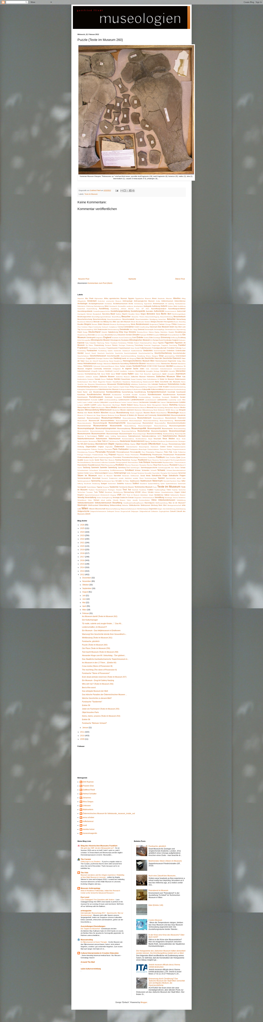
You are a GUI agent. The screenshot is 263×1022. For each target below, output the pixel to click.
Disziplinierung (180, 332)
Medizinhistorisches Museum (136, 407)
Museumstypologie (139, 434)
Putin (167, 457)
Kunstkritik (126, 394)
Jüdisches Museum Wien (168, 376)
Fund (184, 348)
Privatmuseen (157, 454)
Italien (131, 373)
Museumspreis (167, 428)
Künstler (135, 394)
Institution (131, 371)
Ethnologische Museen (100, 340)
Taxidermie (114, 487)
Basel (112, 314)
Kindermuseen (180, 379)
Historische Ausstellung (120, 363)
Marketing (173, 405)
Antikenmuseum (167, 301)
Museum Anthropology (90, 888)
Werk (160, 505)
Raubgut (134, 460)
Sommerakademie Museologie (88, 478)
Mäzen (107, 407)
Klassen (109, 382)
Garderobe (117, 350)
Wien (85, 508)
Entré (134, 337)
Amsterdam (92, 301)
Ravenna (155, 460)
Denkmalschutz (170, 329)
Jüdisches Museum (123, 376)
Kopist (122, 387)
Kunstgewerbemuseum (156, 392)
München (105, 413)
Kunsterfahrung (127, 392)
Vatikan (167, 495)
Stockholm (87, 483)
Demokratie (124, 329)
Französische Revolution (97, 348)
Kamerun (91, 379)
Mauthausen (100, 407)
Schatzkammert (82, 470)
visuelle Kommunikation (141, 500)
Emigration (99, 337)
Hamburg (117, 358)
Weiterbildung (104, 505)
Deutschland (94, 332)
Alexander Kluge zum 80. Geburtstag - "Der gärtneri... (104, 655)
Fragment (164, 345)
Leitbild (89, 402)
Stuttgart (104, 483)
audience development (135, 306)
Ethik (79, 340)
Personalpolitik (135, 452)
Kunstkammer (116, 394)
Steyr (179, 481)
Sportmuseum (106, 481)
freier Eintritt (135, 348)
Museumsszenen (98, 434)
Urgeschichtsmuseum (92, 495)
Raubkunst (142, 460)
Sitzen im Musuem (105, 475)
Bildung (106, 322)
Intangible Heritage (153, 371)
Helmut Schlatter (89, 794)
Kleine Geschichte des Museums (167, 382)
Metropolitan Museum (172, 407)
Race (102, 460)
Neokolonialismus (128, 439)
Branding (182, 322)
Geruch (87, 353)
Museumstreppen (125, 434)
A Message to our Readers (91, 861)
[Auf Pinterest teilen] (133, 190)
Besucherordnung (99, 319)
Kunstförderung (140, 392)
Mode (155, 410)
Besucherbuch (180, 317)
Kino (90, 382)
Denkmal (141, 329)
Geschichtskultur (179, 353)
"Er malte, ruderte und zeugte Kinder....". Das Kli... (102, 623)
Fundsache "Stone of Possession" (96, 673)
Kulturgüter (81, 389)
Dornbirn (129, 335)
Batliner (118, 314)
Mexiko (183, 407)
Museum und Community (147, 415)
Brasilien (80, 324)
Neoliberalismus (141, 439)
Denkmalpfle (149, 329)
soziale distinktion (125, 478)
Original (100, 447)
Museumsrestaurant (97, 431)
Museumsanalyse (93, 418)
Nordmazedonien (172, 441)
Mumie (90, 413)
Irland (103, 374)
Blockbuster (140, 322)
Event (161, 340)
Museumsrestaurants (112, 431)
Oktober (85, 585)
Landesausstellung (110, 400)
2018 (82, 553)
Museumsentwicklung (150, 420)
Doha (115, 335)
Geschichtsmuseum (98, 356)
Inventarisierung (90, 374)
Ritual (155, 465)
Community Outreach (100, 327)
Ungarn (177, 492)
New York (101, 441)
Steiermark (157, 481)
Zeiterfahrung (170, 509)
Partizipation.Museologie (138, 449)
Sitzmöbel (117, 475)
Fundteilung (102, 350)
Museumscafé (94, 420)
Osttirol (162, 447)
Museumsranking (180, 428)
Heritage (100, 363)
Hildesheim (107, 363)
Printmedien (135, 454)
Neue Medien (169, 439)
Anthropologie (128, 301)
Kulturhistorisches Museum (108, 389)
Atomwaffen (122, 306)
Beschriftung (116, 317)
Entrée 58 (86, 719)
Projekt (95, 457)
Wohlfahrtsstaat (142, 509)
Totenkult (135, 490)
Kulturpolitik (146, 389)
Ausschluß (81, 308)
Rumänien (165, 465)
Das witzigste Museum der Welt (95, 691)
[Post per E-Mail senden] (117, 190)
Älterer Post (180, 279)
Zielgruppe (135, 511)
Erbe (151, 337)
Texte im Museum (91, 194)
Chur (79, 327)
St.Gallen (118, 481)
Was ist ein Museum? (177, 503)
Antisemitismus (180, 301)
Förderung (130, 345)
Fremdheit (170, 348)
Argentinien (148, 303)
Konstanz (94, 387)
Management (156, 405)
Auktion (170, 306)
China (174, 324)
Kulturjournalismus (125, 389)
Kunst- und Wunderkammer (94, 392)
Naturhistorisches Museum (174, 436)
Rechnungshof (165, 460)
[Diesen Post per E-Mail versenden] (121, 190)
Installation (123, 371)
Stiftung (80, 483)
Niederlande (125, 441)
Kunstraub (108, 397)
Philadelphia (150, 452)
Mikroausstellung (92, 410)
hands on (125, 358)
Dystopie (143, 335)
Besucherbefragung (152, 317)
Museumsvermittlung (154, 434)
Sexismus (140, 473)
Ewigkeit (175, 340)
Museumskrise (100, 425)
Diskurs (151, 332)
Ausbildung (182, 306)
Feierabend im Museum (158, 890)
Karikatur (110, 379)
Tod (129, 490)
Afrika (106, 298)
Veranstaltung (90, 497)
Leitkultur (96, 402)
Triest (169, 490)
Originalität (109, 447)
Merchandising (159, 407)
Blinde (133, 322)
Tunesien (89, 492)
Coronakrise (129, 327)
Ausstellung (104, 309)
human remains (126, 366)
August (85, 592)
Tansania (106, 487)
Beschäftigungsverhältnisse (101, 317)
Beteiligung (154, 319)
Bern (170, 314)
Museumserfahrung (166, 420)
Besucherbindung (166, 317)
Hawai (111, 361)
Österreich (119, 446)
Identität (169, 366)
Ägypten (131, 298)
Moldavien (161, 410)
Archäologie (82, 303)
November (86, 581)
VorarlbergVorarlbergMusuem (133, 503)
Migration (80, 410)
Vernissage (168, 497)
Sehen (91, 473)
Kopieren (116, 387)
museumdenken (163, 415)
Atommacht (113, 306)
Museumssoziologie (177, 431)
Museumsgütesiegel (134, 423)
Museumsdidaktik (122, 420)
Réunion (128, 465)
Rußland (181, 465)
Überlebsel (108, 492)
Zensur (117, 511)
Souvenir (105, 478)
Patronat (163, 449)
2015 (82, 564)
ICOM (149, 366)
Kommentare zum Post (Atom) (100, 283)
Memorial (150, 407)
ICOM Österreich (158, 366)
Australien (149, 311)
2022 (82, 539)
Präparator (120, 454)
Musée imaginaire (136, 413)
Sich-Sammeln (173, 473)
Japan (164, 374)
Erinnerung (165, 337)
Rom (159, 465)
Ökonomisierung (174, 444)
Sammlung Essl (124, 467)
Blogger (144, 1002)
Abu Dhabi (89, 298)
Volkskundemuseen (85, 503)
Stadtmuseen (135, 481)
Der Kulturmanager (90, 620)
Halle (111, 358)
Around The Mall (88, 962)
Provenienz (117, 457)
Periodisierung (82, 452)
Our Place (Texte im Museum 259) (96, 648)
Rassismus (126, 460)
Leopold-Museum (115, 402)
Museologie (173, 412)
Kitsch (95, 382)
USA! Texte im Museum (130, 495)
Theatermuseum (101, 490)
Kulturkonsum (137, 389)
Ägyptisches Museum (143, 298)
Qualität (80, 460)
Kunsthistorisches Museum (98, 394)
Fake (87, 343)
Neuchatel (157, 439)
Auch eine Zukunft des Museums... (163, 876)
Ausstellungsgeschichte (101, 311)
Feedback (113, 343)
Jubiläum (89, 376)
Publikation (152, 457)
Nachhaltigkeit (92, 436)
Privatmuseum (168, 454)
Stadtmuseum (146, 481)
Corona (120, 327)
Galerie (110, 350)
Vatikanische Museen (178, 495)
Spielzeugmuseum (83, 481)
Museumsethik (180, 420)
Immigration (117, 369)
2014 (82, 567)
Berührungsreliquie (179, 314)
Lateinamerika (162, 400)
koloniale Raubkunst (159, 384)
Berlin (164, 314)
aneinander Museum (113, 301)
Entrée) (146, 337)
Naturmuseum (114, 439)
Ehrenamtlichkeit (173, 335)
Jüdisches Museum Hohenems (143, 376)
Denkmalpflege (159, 329)
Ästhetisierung (99, 306)
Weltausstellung (115, 505)
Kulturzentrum (169, 389)
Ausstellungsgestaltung (120, 311)
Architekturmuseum (120, 303)
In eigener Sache (130, 369)
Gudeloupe (81, 358)
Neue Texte (181, 439)
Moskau (80, 413)
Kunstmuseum (96, 397)
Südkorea (128, 483)
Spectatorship (171, 478)
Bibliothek (89, 322)
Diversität (91, 335)
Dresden (136, 335)
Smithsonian (134, 475)
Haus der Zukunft (91, 361)
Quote (97, 460)
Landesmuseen (124, 400)
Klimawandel (111, 384)
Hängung (132, 358)
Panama (101, 449)
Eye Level (85, 897)
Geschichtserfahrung (163, 353)
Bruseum (113, 324)
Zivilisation (154, 511)
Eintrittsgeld (90, 337)
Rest (103, 465)
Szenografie (81, 487)
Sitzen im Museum (87, 475)
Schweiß (153, 470)
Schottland (129, 470)
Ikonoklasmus (178, 366)
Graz (161, 356)
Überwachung (129, 492)
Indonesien (155, 369)
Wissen (92, 509)
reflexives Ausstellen (108, 462)
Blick (110, 322)
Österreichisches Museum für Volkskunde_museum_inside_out (109, 813)
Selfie (129, 473)
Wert (165, 505)
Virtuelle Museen (119, 500)
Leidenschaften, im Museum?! (94, 627)
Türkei (101, 492)
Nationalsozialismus (149, 436)
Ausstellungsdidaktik (85, 311)
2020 (82, 546)
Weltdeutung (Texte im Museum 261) (97, 638)
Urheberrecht (104, 495)
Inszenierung (140, 371)
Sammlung (112, 467)
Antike (158, 301)
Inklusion (101, 371)
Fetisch (136, 343)
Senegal (134, 473)
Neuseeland (93, 441)
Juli (84, 595)
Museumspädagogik (85, 428)
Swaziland (143, 483)
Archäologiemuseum (96, 303)
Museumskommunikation (176, 423)
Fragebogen (156, 345)
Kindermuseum (82, 382)
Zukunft (173, 511)
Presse (127, 454)
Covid (136, 327)
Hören (117, 366)
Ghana (148, 356)
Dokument (121, 335)
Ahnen (154, 298)
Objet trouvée (141, 444)
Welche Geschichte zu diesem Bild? (97, 698)
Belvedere (151, 314)
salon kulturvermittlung (91, 969)
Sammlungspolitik (164, 467)
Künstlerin (142, 394)
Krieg (132, 387)
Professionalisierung (84, 457)
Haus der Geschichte (145, 358)
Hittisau (80, 366)
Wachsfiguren (149, 503)
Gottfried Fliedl (89, 790)
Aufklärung (156, 306)
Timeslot (119, 490)
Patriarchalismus (153, 449)
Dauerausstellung (87, 329)
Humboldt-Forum (139, 366)
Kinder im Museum (167, 379)
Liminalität (152, 402)
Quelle (91, 460)
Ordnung (80, 447)
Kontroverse (103, 387)
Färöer (107, 343)
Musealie (112, 413)
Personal (91, 452)
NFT (107, 441)
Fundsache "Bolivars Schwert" (94, 723)
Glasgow (155, 356)
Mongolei (182, 410)
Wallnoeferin (88, 809)
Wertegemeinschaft (174, 505)
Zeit (164, 509)
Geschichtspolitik (113, 356)
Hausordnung (103, 361)
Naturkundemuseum (85, 439)
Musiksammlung (168, 434)
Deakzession (102, 329)
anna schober (88, 817)
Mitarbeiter (138, 410)
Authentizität (159, 311)
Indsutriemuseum (166, 369)
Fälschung (100, 343)
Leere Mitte (181, 400)
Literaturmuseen (173, 402)
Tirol (125, 489)
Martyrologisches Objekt (86, 407)
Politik (175, 452)
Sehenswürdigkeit (101, 473)
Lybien (99, 405)
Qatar (178, 457)
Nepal (150, 439)
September (87, 588)
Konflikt (183, 384)
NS (78, 444)
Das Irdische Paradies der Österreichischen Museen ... (104, 694)
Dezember (86, 578)
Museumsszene (84, 434)
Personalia (100, 452)
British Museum (104, 324)
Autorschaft (181, 311)
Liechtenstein (144, 402)
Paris (115, 449)
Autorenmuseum (170, 311)
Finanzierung (99, 345)
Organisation (91, 447)
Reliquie (146, 462)
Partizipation (123, 449)
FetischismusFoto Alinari (148, 343)
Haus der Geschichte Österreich (167, 358)
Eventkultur (167, 340)
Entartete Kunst (117, 337)
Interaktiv (172, 371)
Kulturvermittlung (157, 389)
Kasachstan (125, 379)
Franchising (173, 345)
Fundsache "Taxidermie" (92, 702)
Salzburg (86, 467)
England (107, 337)
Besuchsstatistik (128, 319)
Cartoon (162, 324)
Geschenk (101, 353)
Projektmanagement (105, 457)
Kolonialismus (173, 384)
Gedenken (170, 350)
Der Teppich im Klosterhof (90, 929)
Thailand (91, 490)
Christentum (181, 324)
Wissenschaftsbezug (113, 509)
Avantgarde (81, 314)
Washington (82, 505)
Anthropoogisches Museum (144, 301)
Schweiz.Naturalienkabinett (176, 470)
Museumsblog (87, 940)
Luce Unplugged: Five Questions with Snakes (98, 899)
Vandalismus (158, 495)
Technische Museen (126, 487)
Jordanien (80, 376)
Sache (79, 467)
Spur (113, 481)
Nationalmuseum (134, 436)
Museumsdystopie (135, 420)
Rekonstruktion (133, 462)
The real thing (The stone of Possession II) (99, 670)
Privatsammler (180, 454)
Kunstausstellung (113, 392)
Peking (169, 449)
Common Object (87, 327)
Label (100, 400)
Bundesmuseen (142, 324)
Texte (155, 487)
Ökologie (164, 444)
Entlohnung (127, 337)
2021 (82, 543)
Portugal (80, 454)
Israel (118, 374)
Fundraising (81, 350)
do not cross (99, 335)
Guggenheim (90, 358)
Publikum (160, 457)
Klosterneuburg (123, 384)
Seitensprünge (120, 473)
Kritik (160, 387)
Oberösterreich (101, 444)
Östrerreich (154, 447)
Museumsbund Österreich (175, 418)
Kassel (133, 379)
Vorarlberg (117, 502)
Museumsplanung (123, 428)
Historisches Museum (169, 363)
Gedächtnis (148, 350)
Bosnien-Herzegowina (165, 322)
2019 (82, 550)
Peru (143, 452)
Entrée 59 (86, 705)
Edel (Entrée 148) (156, 905)
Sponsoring (96, 481)
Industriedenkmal (180, 369)
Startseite (132, 279)
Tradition (150, 490)
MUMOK (96, 413)
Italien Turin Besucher (143, 374)
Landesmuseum (137, 400)
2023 (82, 535)
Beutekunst (81, 322)
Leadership (172, 400)
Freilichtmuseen (145, 348)
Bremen (94, 324)
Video (90, 500)
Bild (101, 322)
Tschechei (182, 490)
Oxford (169, 447)
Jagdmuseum (156, 374)
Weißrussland (93, 505)
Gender (80, 353)
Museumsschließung (129, 431)
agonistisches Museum (118, 298)
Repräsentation (156, 462)
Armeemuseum (158, 303)
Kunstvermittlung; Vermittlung (149, 397)
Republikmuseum (94, 465)
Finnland (108, 345)
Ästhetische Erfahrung (85, 306)
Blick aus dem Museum (121, 322)
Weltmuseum (145, 505)
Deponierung (181, 329)
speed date (181, 478)
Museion (147, 413)
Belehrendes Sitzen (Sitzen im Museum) (165, 861)
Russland (173, 465)
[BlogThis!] (124, 190)
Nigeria (147, 441)
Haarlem (106, 358)
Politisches (182, 452)
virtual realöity (106, 500)
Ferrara (130, 343)
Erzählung (182, 337)
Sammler (103, 467)
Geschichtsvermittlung (128, 356)
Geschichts (119, 353)
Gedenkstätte (180, 350)
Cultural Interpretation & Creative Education (100, 953)
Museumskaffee (160, 423)
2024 (82, 532)
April (84, 606)
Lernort (129, 402)
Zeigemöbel (153, 509)
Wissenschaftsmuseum (129, 509)
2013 (82, 571)
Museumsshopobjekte (159, 431)
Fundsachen (92, 350)
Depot (79, 332)
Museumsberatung (129, 418)
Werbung (154, 505)
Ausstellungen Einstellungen (93, 926)
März (84, 610)
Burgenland (154, 324)
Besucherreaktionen (114, 319)
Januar (85, 728)
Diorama (132, 332)
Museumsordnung (160, 426)
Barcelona (106, 314)
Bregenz (87, 324)
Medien (114, 407)
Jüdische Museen (107, 376)
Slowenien (125, 475)
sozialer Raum (138, 478)
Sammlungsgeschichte (149, 467)
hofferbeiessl (88, 821)
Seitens (111, 473)
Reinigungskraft (121, 462)
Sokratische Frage (159, 475)
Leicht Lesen (82, 402)
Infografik (94, 371)
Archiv (130, 303)
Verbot (99, 497)
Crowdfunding (144, 327)
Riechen (150, 465)
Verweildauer (81, 500)
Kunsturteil (118, 397)
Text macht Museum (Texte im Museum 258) (100, 652)
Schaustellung (104, 470)
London (182, 402)
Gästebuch (126, 350)
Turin (96, 492)
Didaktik (104, 332)
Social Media (145, 475)
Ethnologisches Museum (139, 340)
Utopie (151, 495)
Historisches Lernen (153, 363)
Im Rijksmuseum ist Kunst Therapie (94, 942)
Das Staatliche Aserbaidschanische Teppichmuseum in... (105, 659)
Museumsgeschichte (117, 423)
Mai (84, 602)
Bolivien (147, 322)
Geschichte (110, 353)
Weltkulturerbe (134, 505)
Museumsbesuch (144, 418)
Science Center (83, 473)
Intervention (181, 371)
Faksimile (92, 343)
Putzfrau (173, 457)
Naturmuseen (101, 439)
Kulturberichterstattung (178, 387)
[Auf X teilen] (127, 190)
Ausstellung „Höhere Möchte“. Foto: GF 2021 (130, 308)
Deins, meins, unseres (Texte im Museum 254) (101, 716)
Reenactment (96, 462)
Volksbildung (181, 500)
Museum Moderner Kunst (110, 415)
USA (119, 495)
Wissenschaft (100, 509)
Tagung (99, 487)
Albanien (169, 298)
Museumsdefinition (107, 420)
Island (113, 374)
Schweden (145, 470)
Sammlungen (135, 467)
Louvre (87, 405)
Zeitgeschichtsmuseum (98, 511)
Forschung (139, 345)
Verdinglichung (107, 497)
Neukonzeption (82, 441)
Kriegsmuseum (153, 387)
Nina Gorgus (88, 802)
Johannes (87, 798)
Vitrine (154, 500)
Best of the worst (89, 688)
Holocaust (96, 366)
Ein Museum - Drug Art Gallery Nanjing (98, 680)
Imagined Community (93, 369)
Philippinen (159, 452)
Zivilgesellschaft (144, 511)
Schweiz (161, 470)
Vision (129, 500)
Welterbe (125, 505)
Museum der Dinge (93, 415)
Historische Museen (137, 363)
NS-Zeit (84, 444)
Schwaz (138, 470)
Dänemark (153, 327)
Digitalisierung (113, 332)
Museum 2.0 (81, 415)
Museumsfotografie (100, 423)
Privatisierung (145, 455)
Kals (184, 376)
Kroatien (166, 387)
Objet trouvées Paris (90, 712)
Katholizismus (152, 379)
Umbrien (157, 492)
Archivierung (138, 303)
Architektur (108, 303)
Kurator (183, 397)
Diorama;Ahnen (142, 332)
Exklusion (182, 340)
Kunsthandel (181, 392)
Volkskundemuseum (103, 503)
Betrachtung (181, 319)
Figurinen (169, 342)
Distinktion (164, 332)
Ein (181, 335)
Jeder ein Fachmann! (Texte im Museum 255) (100, 709)
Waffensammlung (161, 503)
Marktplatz (182, 405)
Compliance (113, 327)
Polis (170, 452)
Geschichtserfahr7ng (146, 353)
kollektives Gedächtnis (139, 384)
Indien (142, 369)
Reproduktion (82, 465)
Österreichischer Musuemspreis (137, 447)
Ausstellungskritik (138, 311)
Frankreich (82, 348)
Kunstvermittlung (130, 397)
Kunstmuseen (82, 397)
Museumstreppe (112, 434)
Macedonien (107, 405)
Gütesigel (99, 358)
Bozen (176, 322)
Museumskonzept (84, 426)
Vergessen (138, 497)
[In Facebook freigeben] (130, 190)
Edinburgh (163, 335)
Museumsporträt (154, 428)
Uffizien (144, 492)
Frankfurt (182, 345)
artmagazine (86, 911)
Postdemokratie (97, 454)
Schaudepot (93, 470)
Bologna (154, 322)
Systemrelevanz (171, 483)
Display (157, 332)
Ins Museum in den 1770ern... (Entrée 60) (99, 663)
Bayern (125, 314)
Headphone (118, 361)
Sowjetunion (113, 478)
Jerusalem (171, 374)
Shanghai (163, 473)
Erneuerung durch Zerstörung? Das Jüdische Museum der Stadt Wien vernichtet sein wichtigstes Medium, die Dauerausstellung (167, 982)
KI (158, 379)
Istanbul (124, 374)
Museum (183, 413)
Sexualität (148, 473)
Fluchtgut (122, 345)
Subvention (112, 483)
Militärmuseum (106, 410)
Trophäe (175, 490)
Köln (149, 384)
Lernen (123, 402)
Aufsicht (164, 306)
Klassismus (126, 382)
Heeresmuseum (161, 361)
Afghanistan (98, 298)
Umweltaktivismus (167, 492)
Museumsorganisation (177, 426)
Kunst (79, 392)
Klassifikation (117, 382)
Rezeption (143, 465)
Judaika (95, 376)
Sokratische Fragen (177, 475)
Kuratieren (174, 397)
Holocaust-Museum (107, 366)
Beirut (138, 314)
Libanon (135, 402)
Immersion (107, 369)
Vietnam (96, 500)
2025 (82, 528)
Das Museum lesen (166, 327)
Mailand (130, 405)
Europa (155, 340)
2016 (82, 560)
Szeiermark (182, 483)
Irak (98, 374)
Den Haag (133, 329)
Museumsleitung (130, 426)
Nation (101, 436)
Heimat (80, 363)
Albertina (177, 298)
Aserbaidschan (180, 303)
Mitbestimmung (147, 410)
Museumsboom (158, 418)
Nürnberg (90, 444)
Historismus (182, 363)
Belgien (143, 314)
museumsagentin (90, 833)
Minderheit (116, 410)
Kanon (103, 379)
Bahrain (89, 314)
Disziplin (171, 332)
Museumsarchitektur (111, 418)
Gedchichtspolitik (160, 350)
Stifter (183, 481)
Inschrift (116, 371)
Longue (80, 405)
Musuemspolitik (180, 434)
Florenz (115, 345)
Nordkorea (161, 441)
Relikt (141, 462)
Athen (106, 306)
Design (85, 332)
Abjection (80, 298)
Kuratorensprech (83, 400)
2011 (82, 732)
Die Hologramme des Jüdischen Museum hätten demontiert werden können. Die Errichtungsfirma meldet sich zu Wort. (160, 952)
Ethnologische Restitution (119, 340)
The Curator (86, 859)
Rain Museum (109, 460)
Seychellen (156, 473)
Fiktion (91, 345)
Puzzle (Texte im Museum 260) (94, 645)
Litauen (163, 402)
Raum (149, 460)
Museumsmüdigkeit (145, 426)
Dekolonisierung (113, 329)
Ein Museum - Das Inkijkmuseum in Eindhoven (101, 630)
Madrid (123, 405)
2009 (82, 739)
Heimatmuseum (89, 363)
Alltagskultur (81, 301)
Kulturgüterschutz (92, 389)
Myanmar (80, 436)
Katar (144, 379)
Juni (84, 599)
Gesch (93, 353)
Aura (175, 306)
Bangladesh (97, 314)
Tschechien (81, 492)
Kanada (97, 379)
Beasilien (131, 314)
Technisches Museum (144, 487)
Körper (127, 387)
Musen (153, 413)
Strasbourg (96, 483)
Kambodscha (82, 379)
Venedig (80, 497)
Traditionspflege (160, 490)
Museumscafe (82, 420)
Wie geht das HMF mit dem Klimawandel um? (97, 848)
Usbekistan (144, 495)
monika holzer (89, 829)
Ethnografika (85, 340)
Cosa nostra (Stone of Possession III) (97, 666)
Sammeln (95, 467)
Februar (85, 613)
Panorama (108, 449)
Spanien (161, 478)
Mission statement (127, 410)
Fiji (87, 345)
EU (151, 340)
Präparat (112, 455)
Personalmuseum (122, 452)
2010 (82, 736)
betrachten (162, 319)
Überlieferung (118, 492)
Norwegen (182, 441)
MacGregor (116, 405)
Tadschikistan (91, 487)
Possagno (87, 454)
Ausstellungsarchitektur (177, 308)
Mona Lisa (174, 410)
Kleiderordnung (136, 382)
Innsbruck (109, 371)
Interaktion (164, 371)
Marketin (165, 405)
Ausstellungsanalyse (158, 308)
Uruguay (113, 495)
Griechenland (181, 356)
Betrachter (171, 319)
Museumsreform (83, 431)
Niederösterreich (138, 441)
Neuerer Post (83, 279)
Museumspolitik (138, 428)
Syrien (162, 483)
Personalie (111, 452)
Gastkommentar (136, 350)
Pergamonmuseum (179, 449)
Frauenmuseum (124, 348)
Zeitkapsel (110, 511)
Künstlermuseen (154, 394)
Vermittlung (159, 497)
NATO (160, 436)
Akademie (161, 298)
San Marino (175, 467)
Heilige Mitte (181, 361)
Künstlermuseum (169, 394)
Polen (166, 452)
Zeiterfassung (181, 509)
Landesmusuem (150, 400)
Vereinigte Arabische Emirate (123, 497)
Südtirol (135, 483)
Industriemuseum (83, 371)
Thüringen (111, 490)
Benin (158, 314)
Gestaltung (141, 356)
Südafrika (120, 483)
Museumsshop (143, 431)
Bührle (133, 324)
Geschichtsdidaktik (130, 353)
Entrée (140, 337)
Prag (106, 454)
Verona (175, 497)
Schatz (183, 467)
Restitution (120, 465)
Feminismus (122, 343)
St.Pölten (126, 481)
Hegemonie (172, 361)
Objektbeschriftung (122, 444)
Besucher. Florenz (138, 317)
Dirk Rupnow (88, 782)
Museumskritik (116, 426)
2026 (82, 525)
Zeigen (160, 509)
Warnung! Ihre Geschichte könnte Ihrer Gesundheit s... (104, 634)
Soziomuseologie (151, 478)
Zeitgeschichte (83, 511)
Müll (85, 413)
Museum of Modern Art (128, 415)
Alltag (184, 298)
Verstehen (182, 497)
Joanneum (180, 373)
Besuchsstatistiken (142, 319)
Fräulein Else (88, 786)
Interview (80, 374)
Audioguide (148, 306)
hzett (85, 825)
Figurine (161, 343)
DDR (95, 329)
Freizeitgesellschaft (159, 348)
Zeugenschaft (125, 511)
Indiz (147, 369)
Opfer (183, 444)
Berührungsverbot (84, 317)
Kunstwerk (165, 397)
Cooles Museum (155, 920)
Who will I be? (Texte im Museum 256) (97, 684)
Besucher (126, 316)
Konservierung (83, 387)
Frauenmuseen (112, 348)
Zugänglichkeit (164, 511)
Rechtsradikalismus (84, 462)
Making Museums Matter (142, 405)
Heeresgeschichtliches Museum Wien (138, 361)
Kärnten (117, 379)
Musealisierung (122, 413)
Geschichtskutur (83, 356)
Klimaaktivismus (100, 384)
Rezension (135, 465)
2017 (82, 557)
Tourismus (142, 490)
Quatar (86, 460)
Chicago (168, 324)
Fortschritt (147, 345)
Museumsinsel (147, 423)
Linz (158, 402)
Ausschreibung (92, 308)
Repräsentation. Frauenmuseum (174, 462)
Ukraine (151, 492)
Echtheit (150, 335)
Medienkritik (122, 407)
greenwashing (170, 356)
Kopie (110, 387)
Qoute (183, 457)
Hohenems (88, 366)
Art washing (169, 303)
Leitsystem (104, 402)
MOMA (168, 410)
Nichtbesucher (114, 441)
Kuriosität (94, 400)
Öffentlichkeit (154, 444)
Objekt (111, 444)
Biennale (96, 322)
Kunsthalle (171, 392)
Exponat (80, 343)
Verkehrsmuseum (148, 497)
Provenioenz (142, 457)
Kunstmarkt (181, 394)
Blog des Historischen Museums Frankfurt (99, 846)
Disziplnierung (82, 335)
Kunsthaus (81, 394)
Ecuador (156, 335)
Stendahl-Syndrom (169, 481)
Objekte (132, 444)
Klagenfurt (101, 382)
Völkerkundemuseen (166, 500)
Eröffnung (174, 337)
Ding (121, 332)
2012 (82, 575)
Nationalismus (122, 436)
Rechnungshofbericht (178, 460)
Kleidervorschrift (148, 382)
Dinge (126, 332)
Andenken (101, 301)
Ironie (108, 374)
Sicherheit (182, 473)
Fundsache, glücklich (91, 641)
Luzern (93, 405)
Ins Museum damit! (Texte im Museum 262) (99, 616)
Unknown (87, 806)
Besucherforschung (84, 319)
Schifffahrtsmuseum (117, 470)
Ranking (118, 460)
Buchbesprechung (123, 324)
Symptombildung (154, 483)
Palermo (94, 449)
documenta (109, 335)
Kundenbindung (180, 389)
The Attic (84, 873)
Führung (178, 348)
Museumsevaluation (84, 423)
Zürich (87, 514)
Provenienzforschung (130, 457)
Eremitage (156, 337)
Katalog (139, 379)
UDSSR (138, 492)
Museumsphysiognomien (105, 428)
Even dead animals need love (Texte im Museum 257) (104, 677)
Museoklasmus (161, 413)
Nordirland (154, 441)
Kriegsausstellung (140, 387)
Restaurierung (110, 465)
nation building (110, 436)
